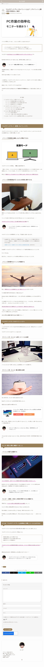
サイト (4, 612)
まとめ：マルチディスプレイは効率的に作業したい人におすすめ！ (19, 116)
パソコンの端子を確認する (12, 112)
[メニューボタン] (1, 1)
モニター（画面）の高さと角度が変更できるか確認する (18, 114)
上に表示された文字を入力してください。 (10, 622)
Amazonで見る (29, 414)
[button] (6, 573)
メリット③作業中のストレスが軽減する (15, 104)
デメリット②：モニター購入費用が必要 (15, 109)
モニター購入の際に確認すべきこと (12, 111)
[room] (22, 659)
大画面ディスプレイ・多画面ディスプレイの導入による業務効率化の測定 (17, 244)
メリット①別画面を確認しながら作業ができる (16, 101)
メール (5, 608)
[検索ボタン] (42, 1)
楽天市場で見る (18, 414)
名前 (4, 603)
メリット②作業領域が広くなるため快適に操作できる (17, 102)
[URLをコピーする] (38, 573)
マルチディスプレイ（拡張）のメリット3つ (14, 99)
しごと (8, 13)
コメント (5, 588)
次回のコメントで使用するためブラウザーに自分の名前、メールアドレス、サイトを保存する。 (21, 617)
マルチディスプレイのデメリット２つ (13, 106)
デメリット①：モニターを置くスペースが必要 (16, 107)
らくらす (22, 1)
